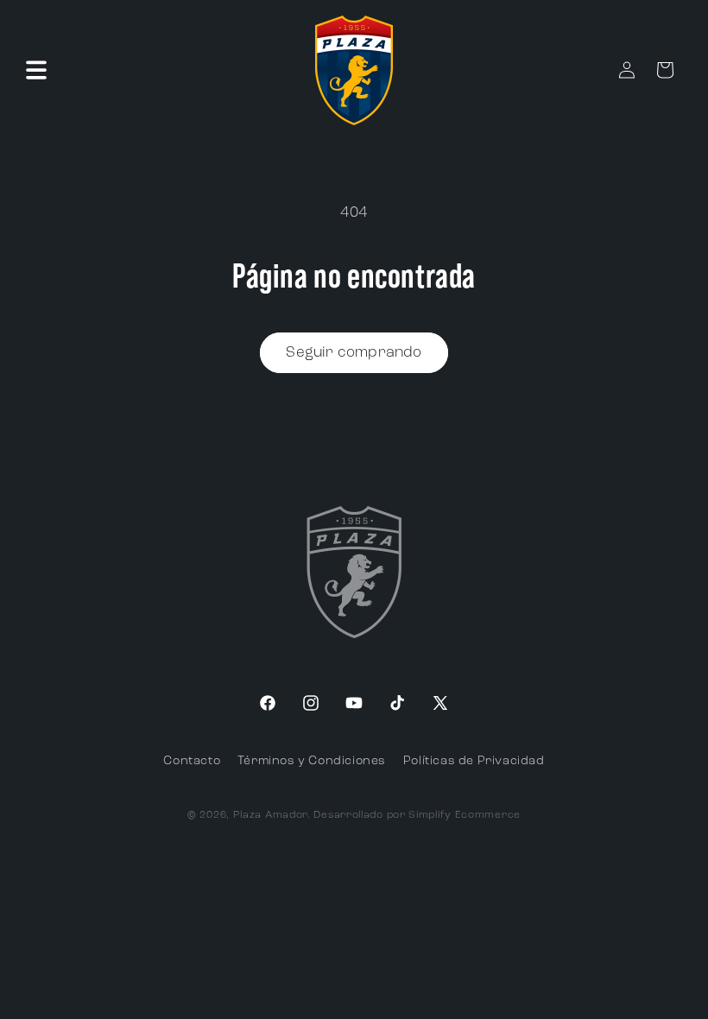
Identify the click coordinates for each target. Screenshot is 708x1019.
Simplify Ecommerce (464, 815)
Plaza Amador (270, 815)
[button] (36, 70)
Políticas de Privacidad (474, 761)
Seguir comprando (353, 352)
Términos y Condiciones (311, 761)
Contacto (191, 761)
